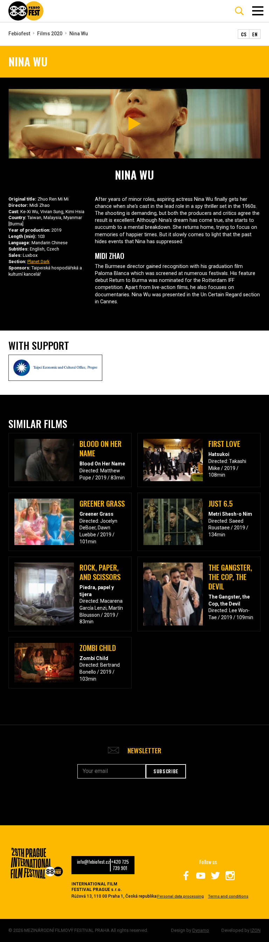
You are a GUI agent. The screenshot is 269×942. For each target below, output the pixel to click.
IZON (255, 930)
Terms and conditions (228, 896)
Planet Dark (38, 261)
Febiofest (19, 33)
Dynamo (200, 930)
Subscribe (165, 771)
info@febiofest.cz (93, 862)
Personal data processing (180, 896)
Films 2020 (49, 33)
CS (244, 34)
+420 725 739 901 (120, 865)
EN (254, 34)
